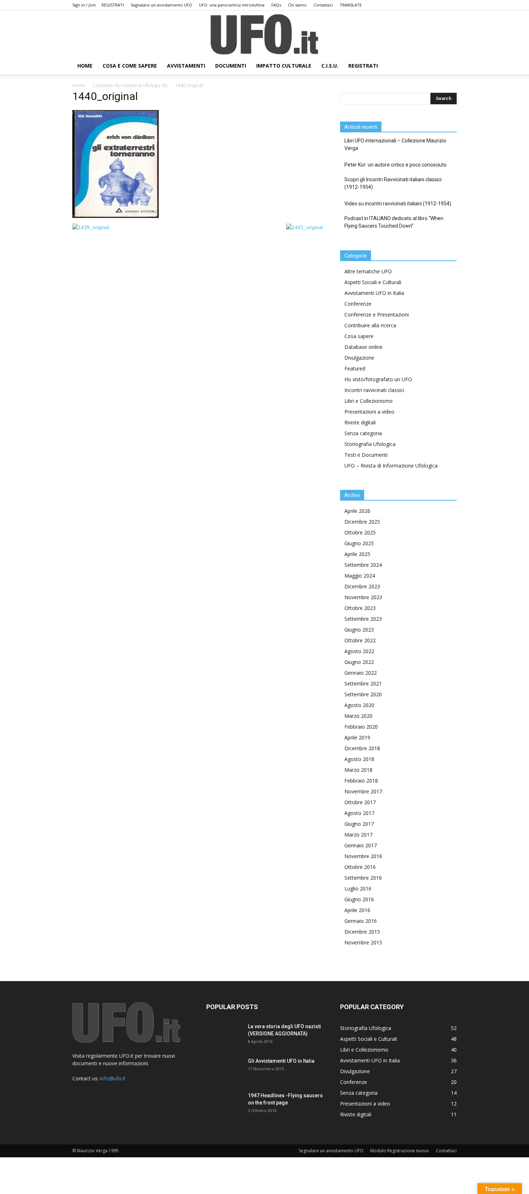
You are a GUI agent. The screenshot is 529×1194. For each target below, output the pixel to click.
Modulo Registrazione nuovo (399, 1151)
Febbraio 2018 (361, 780)
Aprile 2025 (357, 554)
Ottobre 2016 (360, 866)
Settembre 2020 (363, 694)
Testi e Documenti (366, 454)
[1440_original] (115, 216)
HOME (84, 65)
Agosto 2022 (359, 651)
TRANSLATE (351, 5)
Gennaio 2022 (360, 672)
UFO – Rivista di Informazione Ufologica (391, 465)
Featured (354, 368)
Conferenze (357, 303)
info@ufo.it (113, 1078)
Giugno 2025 (359, 543)
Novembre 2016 (363, 856)
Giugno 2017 (359, 823)
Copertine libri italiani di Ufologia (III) (130, 85)
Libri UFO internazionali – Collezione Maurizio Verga (395, 144)
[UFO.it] (264, 34)
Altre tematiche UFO (368, 271)
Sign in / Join (84, 5)
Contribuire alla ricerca (370, 325)
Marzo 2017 (358, 834)
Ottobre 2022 (360, 640)
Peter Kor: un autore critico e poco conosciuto (395, 165)
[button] (448, 66)
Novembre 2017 (363, 791)
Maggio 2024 (359, 575)
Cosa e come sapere (130, 65)
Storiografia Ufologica (369, 444)
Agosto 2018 (359, 759)
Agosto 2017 (359, 813)
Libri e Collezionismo (368, 400)
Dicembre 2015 (362, 931)
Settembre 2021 (363, 683)
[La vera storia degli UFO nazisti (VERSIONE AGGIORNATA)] (224, 1035)
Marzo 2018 (358, 769)
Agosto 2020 (359, 705)
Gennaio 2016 (360, 920)
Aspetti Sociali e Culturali (372, 282)
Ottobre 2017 (360, 802)
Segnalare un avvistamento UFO (161, 5)
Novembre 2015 (363, 942)
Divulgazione (359, 357)
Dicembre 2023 (362, 586)
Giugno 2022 (359, 661)
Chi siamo (297, 5)
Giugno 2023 (359, 629)
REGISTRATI (112, 5)
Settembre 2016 (363, 877)
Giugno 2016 (359, 899)
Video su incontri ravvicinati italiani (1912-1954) (397, 203)
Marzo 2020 (358, 715)
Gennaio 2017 (360, 845)
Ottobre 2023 (360, 608)
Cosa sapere (359, 336)
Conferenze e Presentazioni (376, 314)
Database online (363, 346)
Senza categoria (363, 433)
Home (78, 85)
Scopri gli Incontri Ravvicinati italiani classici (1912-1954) (393, 183)
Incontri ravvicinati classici (374, 390)
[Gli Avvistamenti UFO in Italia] (224, 1070)
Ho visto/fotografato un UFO (378, 379)
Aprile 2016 (357, 910)
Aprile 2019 (357, 737)
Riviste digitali (360, 422)
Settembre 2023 (363, 618)
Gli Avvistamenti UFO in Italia (281, 1061)
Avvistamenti (186, 65)
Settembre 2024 (363, 564)
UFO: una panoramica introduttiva (231, 5)
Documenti (230, 65)
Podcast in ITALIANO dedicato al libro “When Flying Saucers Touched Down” (393, 222)
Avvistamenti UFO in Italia (374, 293)
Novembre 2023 (363, 597)
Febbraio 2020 (361, 726)
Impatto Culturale (283, 65)
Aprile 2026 (357, 510)
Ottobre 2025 (360, 532)
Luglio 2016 (357, 888)
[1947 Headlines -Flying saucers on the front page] (224, 1104)
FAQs (276, 5)
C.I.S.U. (329, 65)
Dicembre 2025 (362, 521)
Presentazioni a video (369, 411)
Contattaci (323, 5)
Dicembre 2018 (362, 748)
